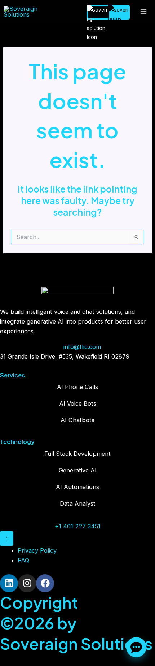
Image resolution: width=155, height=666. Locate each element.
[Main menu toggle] (143, 12)
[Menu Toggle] (6, 538)
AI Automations (77, 486)
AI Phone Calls (77, 386)
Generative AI (78, 470)
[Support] (136, 647)
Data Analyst (78, 503)
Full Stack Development (77, 453)
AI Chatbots (77, 420)
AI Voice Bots (77, 403)
